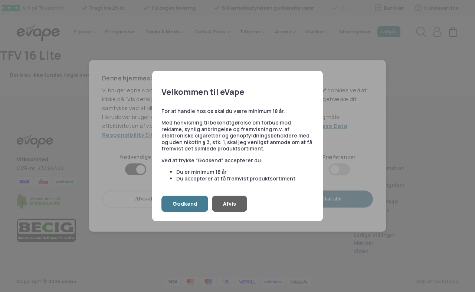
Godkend (185, 203)
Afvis (229, 203)
